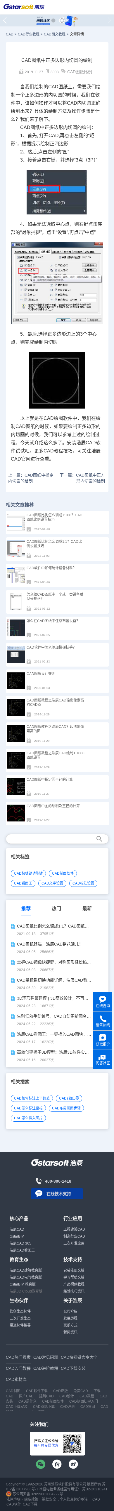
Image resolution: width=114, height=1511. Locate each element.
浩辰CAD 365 (20, 1243)
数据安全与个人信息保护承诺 (65, 1499)
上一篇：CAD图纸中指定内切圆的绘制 (30, 478)
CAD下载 (30, 1504)
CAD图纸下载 (44, 1407)
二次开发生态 (20, 1318)
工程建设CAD (74, 1229)
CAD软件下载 (37, 1391)
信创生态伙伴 (20, 1311)
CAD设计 (66, 1396)
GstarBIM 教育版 (23, 1284)
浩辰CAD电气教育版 (26, 1277)
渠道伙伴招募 (20, 1325)
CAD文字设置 (52, 883)
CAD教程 (87, 1396)
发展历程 (70, 1318)
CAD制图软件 (63, 873)
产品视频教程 (73, 1284)
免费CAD (80, 1391)
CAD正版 (60, 1391)
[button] (53, 20)
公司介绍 (70, 1311)
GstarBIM (17, 1236)
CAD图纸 (58, 86)
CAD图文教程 (54, 34)
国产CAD (26, 1396)
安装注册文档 (73, 1270)
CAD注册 (67, 1407)
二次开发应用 (73, 1243)
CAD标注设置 (83, 883)
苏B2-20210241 (95, 1489)
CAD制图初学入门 (83, 1401)
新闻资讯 (70, 1332)
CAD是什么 (27, 1401)
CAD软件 (13, 1504)
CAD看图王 (23, 883)
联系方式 (70, 1325)
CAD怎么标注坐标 (28, 1108)
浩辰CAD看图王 (22, 1250)
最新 (87, 908)
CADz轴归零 (69, 1098)
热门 (56, 908)
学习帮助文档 (73, 1277)
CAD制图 (13, 1391)
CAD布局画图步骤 (66, 1108)
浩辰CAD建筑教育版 (26, 1270)
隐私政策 (31, 1499)
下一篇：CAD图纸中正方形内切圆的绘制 (82, 478)
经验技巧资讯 (73, 1291)
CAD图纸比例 (79, 71)
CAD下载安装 (16, 1407)
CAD (9, 34)
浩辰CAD (17, 1229)
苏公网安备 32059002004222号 (37, 1494)
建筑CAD (46, 1396)
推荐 (26, 908)
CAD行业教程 (28, 34)
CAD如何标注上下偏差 (32, 1098)
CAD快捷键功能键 (28, 873)
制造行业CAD (74, 1236)
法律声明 (13, 1499)
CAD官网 (87, 1407)
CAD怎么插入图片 (28, 1118)
